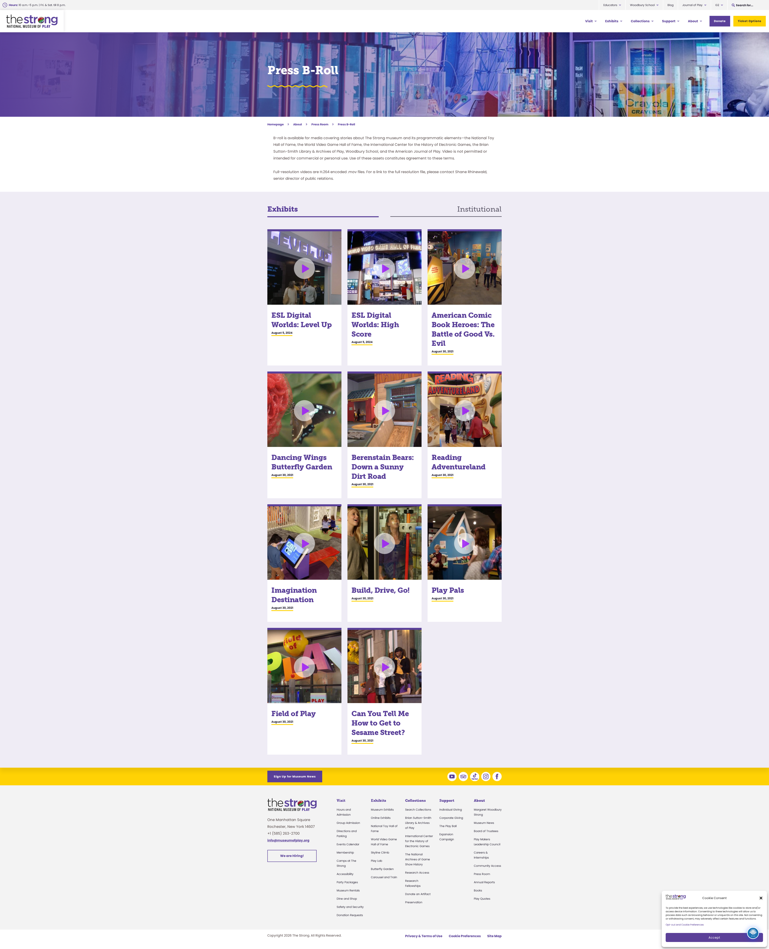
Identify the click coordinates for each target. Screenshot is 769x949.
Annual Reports (484, 882)
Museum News (484, 823)
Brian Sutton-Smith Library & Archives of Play (418, 823)
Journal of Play (692, 5)
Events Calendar (348, 844)
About (693, 21)
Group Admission (348, 823)
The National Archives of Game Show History (417, 859)
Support (668, 21)
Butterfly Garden (382, 869)
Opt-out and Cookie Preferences (685, 924)
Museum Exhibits (382, 810)
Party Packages (347, 882)
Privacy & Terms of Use (423, 936)
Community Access (487, 866)
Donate (720, 21)
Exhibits (611, 21)
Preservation (413, 902)
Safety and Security (350, 907)
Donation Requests (350, 915)
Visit (589, 21)
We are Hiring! (292, 856)
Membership (345, 853)
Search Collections (418, 810)
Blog (670, 5)
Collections (640, 21)
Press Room (319, 124)
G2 (717, 5)
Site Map (494, 936)
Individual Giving (450, 810)
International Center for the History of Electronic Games (419, 841)
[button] (761, 898)
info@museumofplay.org (288, 840)
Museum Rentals (348, 890)
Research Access (417, 873)
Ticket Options (749, 21)
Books (478, 890)
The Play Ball (448, 826)
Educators (610, 5)
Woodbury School (642, 5)
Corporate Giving (451, 818)
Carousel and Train (384, 877)
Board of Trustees (486, 831)
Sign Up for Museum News (295, 776)
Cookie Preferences (465, 936)
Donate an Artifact (418, 894)
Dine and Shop (347, 899)
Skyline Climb (380, 853)
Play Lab (376, 861)
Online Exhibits (381, 818)
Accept (714, 937)
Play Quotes (482, 899)
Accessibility (345, 874)
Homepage (275, 124)
